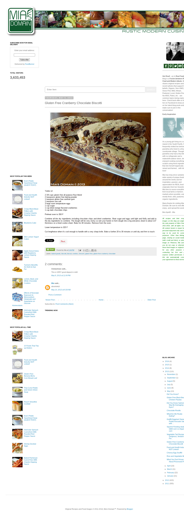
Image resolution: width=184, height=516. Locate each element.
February (171, 473)
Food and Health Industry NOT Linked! (30, 197)
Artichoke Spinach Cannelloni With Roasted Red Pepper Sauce (31, 313)
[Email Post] (79, 250)
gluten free (89, 253)
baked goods (56, 253)
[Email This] (84, 250)
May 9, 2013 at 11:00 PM (60, 275)
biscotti (63, 253)
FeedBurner (29, 64)
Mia (52, 283)
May (169, 391)
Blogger (130, 509)
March (169, 469)
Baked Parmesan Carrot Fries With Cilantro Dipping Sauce (31, 461)
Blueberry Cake (30, 223)
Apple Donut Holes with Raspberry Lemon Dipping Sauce (31, 254)
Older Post (151, 300)
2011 (167, 484)
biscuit (69, 253)
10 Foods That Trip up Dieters (31, 347)
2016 (167, 361)
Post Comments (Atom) (64, 304)
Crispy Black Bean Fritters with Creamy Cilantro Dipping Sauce (31, 212)
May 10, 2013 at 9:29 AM (61, 290)
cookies (75, 253)
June (169, 388)
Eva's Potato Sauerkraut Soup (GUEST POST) (30, 183)
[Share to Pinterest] (95, 250)
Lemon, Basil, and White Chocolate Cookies (31, 281)
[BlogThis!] (87, 250)
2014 (167, 368)
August (170, 381)
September (171, 378)
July (169, 385)
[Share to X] (89, 250)
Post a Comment (54, 295)
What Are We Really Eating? (174, 415)
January (170, 476)
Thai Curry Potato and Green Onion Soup (31, 390)
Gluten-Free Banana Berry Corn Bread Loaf (30, 376)
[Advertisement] (100, 62)
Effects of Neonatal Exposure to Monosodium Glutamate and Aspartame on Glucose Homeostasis (25, 299)
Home (101, 300)
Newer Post (50, 300)
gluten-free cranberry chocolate (104, 253)
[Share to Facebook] (92, 250)
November (171, 374)
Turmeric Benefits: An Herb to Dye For (31, 267)
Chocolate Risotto (174, 411)
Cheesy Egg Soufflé (174, 453)
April (169, 466)
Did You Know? (173, 394)
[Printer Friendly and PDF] (50, 250)
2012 (167, 480)
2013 (167, 371)
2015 (167, 365)
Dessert (81, 253)
